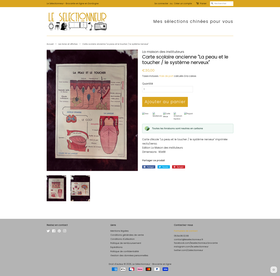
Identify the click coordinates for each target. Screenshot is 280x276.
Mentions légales (119, 230)
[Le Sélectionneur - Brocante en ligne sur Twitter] (48, 231)
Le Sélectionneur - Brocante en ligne (151, 264)
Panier (203, 3)
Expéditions (116, 247)
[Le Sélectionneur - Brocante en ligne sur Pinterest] (59, 231)
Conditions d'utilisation (122, 239)
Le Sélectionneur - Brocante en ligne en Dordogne (73, 3)
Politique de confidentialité (124, 251)
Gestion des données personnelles (129, 255)
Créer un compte (183, 3)
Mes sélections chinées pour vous (193, 21)
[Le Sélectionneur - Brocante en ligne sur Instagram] (64, 231)
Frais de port (166, 76)
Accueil (50, 44)
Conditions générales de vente (127, 235)
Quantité (147, 83)
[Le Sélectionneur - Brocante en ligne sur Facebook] (53, 231)
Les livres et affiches (68, 44)
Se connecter (161, 3)
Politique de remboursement (125, 243)
